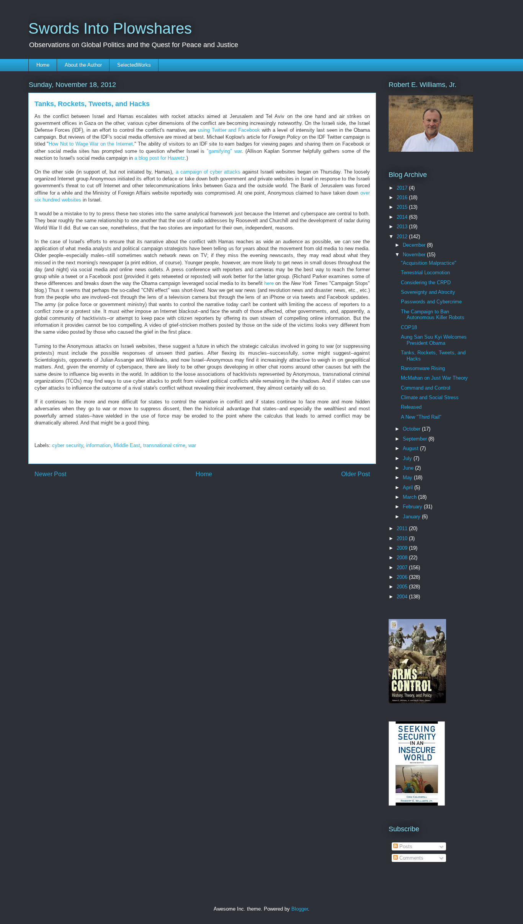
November (415, 254)
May (408, 477)
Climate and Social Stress (430, 397)
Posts (405, 846)
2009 (403, 548)
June (409, 468)
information (98, 445)
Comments (410, 858)
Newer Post (50, 474)
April (408, 487)
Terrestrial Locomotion (425, 272)
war (192, 445)
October (412, 429)
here (269, 283)
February (413, 507)
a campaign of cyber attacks (208, 172)
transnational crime (164, 445)
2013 (403, 226)
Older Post (355, 474)
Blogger (299, 909)
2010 (403, 538)
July (408, 458)
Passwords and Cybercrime (431, 302)
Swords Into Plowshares (110, 28)
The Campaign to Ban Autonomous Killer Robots (432, 315)
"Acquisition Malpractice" (428, 263)
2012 (403, 236)
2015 (403, 207)
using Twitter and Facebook (229, 130)
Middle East (127, 445)
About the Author (83, 65)
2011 (403, 528)
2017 (403, 188)
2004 (403, 597)
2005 (403, 587)
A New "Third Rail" (421, 417)
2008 (403, 557)
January (412, 516)
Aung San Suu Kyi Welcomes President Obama (434, 340)
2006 (403, 577)
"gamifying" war (224, 151)
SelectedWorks (134, 65)
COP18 (409, 327)
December (415, 245)
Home (42, 65)
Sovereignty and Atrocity (428, 292)
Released (411, 407)
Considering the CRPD (426, 282)
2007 (403, 567)
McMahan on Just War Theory (434, 378)
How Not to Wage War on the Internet (90, 144)
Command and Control (425, 388)
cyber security (67, 445)
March (410, 497)
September (415, 439)
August (411, 448)
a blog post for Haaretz (159, 158)
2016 (403, 197)
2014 (403, 217)
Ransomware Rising (423, 368)
